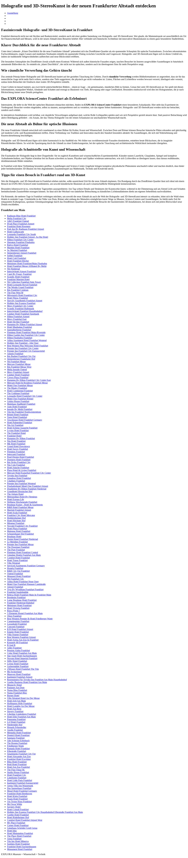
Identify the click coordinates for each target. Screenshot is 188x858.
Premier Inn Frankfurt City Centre (22, 348)
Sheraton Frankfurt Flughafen (21, 242)
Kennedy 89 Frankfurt (17, 642)
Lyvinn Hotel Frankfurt (18, 430)
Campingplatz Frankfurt (18, 621)
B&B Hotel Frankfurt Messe (20, 507)
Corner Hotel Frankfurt (17, 825)
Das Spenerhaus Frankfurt (19, 788)
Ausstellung (12, 13)
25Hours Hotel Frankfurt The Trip (23, 669)
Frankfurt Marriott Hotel (18, 279)
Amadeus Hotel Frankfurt (19, 478)
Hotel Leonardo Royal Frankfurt (22, 284)
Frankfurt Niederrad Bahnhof (20, 602)
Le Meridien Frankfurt (17, 542)
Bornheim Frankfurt (16, 597)
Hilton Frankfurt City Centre (20, 239)
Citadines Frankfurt (16, 481)
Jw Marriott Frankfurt (17, 250)
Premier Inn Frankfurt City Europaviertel (26, 351)
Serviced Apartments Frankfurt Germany (26, 565)
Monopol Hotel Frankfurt (19, 576)
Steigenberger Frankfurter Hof (21, 359)
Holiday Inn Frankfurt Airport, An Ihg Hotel (27, 237)
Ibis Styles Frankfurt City (18, 462)
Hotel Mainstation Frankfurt (20, 833)
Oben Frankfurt (14, 616)
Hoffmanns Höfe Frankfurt (19, 703)
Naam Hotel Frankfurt (17, 799)
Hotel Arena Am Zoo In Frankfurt (22, 640)
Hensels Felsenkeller (16, 727)
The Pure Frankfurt (16, 549)
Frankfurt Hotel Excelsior (19, 759)
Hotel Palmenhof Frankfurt (19, 422)
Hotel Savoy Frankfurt (17, 449)
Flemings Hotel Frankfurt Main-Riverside (26, 332)
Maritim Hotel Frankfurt (18, 247)
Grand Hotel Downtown (18, 446)
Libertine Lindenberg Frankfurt (21, 714)
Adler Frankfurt (14, 648)
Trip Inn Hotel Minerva (18, 841)
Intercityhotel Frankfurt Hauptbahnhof (24, 311)
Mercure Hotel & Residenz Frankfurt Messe (27, 383)
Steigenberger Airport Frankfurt (21, 253)
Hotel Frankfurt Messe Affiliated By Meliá (26, 266)
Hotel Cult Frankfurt (16, 258)
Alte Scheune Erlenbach (18, 740)
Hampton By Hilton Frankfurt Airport (24, 324)
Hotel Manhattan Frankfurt (19, 327)
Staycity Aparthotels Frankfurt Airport (24, 300)
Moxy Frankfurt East (16, 319)
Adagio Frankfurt (15, 353)
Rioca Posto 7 (13, 610)
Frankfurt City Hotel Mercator (21, 515)
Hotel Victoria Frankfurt (18, 608)
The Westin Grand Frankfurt (20, 287)
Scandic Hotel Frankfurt (18, 276)
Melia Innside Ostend (17, 369)
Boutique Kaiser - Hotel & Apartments (25, 504)
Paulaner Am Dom (15, 687)
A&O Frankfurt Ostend (18, 221)
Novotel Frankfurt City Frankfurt (22, 526)
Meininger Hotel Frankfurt (19, 605)
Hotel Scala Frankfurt (17, 512)
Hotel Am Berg (14, 709)
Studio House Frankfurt (18, 772)
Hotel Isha (12, 830)
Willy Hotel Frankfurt (17, 661)
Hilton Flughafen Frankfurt (19, 337)
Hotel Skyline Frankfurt (18, 322)
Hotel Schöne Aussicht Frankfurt (22, 428)
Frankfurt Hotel (14, 436)
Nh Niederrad (13, 269)
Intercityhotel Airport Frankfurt (21, 271)
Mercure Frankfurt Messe (19, 364)
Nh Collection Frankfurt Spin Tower (24, 282)
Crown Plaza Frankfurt (17, 377)
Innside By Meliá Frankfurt (19, 409)
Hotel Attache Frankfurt (18, 467)
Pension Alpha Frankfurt (18, 650)
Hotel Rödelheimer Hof (18, 817)
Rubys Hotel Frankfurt (17, 245)
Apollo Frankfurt (15, 730)
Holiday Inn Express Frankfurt (21, 303)
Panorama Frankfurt (16, 719)
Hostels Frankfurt (15, 568)
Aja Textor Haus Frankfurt (19, 801)
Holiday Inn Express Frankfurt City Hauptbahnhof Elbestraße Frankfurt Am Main (45, 812)
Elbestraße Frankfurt (16, 751)
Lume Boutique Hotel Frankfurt (22, 600)
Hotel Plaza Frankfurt (17, 528)
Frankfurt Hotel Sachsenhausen (21, 846)
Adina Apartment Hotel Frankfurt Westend (27, 340)
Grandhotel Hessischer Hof (19, 491)
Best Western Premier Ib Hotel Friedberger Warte (30, 618)
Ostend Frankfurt (15, 573)
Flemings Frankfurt (16, 451)
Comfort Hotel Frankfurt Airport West (24, 820)
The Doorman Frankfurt (18, 547)
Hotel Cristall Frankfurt (18, 809)
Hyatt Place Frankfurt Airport (20, 223)
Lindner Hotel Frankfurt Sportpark (23, 314)
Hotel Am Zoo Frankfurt (18, 767)
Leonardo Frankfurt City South (21, 234)
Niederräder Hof (14, 724)
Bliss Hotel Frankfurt (17, 762)
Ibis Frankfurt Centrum (17, 290)
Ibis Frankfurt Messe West (19, 367)
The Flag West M (15, 292)
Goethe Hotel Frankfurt (18, 815)
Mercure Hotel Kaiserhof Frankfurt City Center (29, 473)
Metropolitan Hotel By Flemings (22, 496)
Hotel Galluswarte (15, 231)
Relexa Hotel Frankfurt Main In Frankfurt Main (29, 595)
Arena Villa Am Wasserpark (20, 785)
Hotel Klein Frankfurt (17, 796)
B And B (11, 645)
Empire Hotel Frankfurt (18, 632)
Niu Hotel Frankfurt (16, 441)
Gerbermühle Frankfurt (17, 666)
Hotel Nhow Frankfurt (17, 298)
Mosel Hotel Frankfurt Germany (22, 791)
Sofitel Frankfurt (14, 255)
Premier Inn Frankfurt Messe (20, 544)
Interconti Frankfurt (16, 454)
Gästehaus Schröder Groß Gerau (22, 828)
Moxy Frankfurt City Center (20, 306)
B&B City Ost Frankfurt (18, 571)
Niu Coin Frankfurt (16, 465)
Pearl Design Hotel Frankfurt (20, 457)
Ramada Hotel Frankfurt (18, 748)
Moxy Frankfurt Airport (18, 372)
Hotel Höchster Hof (16, 520)
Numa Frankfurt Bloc (17, 693)
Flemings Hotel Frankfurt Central (22, 552)
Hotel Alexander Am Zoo (19, 756)
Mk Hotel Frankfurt (16, 443)
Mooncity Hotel (14, 685)
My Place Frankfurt (16, 822)
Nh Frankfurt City (15, 579)
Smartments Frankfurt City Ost (21, 754)
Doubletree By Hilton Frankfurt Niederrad (26, 489)
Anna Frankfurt (14, 838)
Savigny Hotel (13, 807)
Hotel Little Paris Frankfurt (19, 780)
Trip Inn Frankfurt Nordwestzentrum (24, 412)
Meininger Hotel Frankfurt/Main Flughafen (27, 263)
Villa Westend (13, 563)
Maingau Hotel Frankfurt (18, 531)
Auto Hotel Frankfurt (17, 406)
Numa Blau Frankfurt (17, 690)
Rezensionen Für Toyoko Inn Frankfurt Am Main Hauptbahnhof (37, 679)
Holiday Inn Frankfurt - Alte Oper (22, 343)
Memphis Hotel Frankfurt (19, 732)
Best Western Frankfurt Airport (21, 637)
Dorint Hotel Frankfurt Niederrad (22, 539)
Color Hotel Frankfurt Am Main (22, 653)
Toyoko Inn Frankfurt (17, 475)
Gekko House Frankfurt (18, 401)
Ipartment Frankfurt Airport (19, 677)
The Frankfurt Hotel (16, 433)
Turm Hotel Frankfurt (17, 417)
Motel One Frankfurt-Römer (20, 398)
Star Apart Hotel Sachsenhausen (22, 656)
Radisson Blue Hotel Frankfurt (21, 216)
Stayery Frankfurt (15, 711)
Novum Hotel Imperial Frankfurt (22, 658)
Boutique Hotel (14, 536)
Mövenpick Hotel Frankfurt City (22, 295)
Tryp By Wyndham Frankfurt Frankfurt (25, 589)
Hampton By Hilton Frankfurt (21, 438)
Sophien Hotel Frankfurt (18, 844)
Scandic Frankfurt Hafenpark (20, 308)
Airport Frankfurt (15, 587)
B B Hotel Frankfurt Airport (20, 629)
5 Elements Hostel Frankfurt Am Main (25, 613)
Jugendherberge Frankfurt (19, 330)
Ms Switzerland (14, 671)
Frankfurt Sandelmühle (17, 592)
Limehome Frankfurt (16, 777)
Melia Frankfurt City (16, 218)
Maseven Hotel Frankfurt (18, 674)
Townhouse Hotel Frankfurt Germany (24, 420)
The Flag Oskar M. (16, 769)
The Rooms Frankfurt (17, 743)
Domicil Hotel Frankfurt (18, 735)
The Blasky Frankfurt (17, 388)
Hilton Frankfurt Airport (18, 316)
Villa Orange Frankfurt (17, 634)
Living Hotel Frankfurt (17, 663)
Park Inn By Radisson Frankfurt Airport (25, 229)
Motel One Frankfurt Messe (20, 385)
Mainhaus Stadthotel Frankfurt (21, 404)
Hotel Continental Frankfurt (20, 390)
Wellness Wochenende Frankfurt (22, 502)
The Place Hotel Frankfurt (19, 836)
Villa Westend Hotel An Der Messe (23, 698)
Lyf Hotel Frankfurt (16, 722)
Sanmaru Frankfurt (16, 738)
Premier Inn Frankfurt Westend (21, 483)
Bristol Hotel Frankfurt (17, 414)
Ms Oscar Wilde (14, 804)
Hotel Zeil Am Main (16, 701)
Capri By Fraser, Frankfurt (19, 274)
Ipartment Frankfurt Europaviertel (22, 783)
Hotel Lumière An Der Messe (21, 706)
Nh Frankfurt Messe (16, 361)
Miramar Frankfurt (15, 523)
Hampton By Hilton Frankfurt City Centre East (29, 380)
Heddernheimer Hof (16, 518)
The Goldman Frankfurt (18, 393)
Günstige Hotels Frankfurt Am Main (24, 555)
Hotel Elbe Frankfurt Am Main (21, 716)
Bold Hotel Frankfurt (17, 764)
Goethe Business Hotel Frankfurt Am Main (27, 682)
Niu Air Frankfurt (15, 425)
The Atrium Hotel (15, 494)
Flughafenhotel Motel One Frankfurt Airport (27, 486)
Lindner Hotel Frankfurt (18, 375)
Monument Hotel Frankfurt (19, 849)
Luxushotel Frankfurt (17, 624)
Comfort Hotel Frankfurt (18, 557)
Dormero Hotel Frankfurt (18, 459)
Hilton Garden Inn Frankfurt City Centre (26, 335)
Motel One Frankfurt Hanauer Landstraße (26, 584)
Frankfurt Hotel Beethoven (19, 793)
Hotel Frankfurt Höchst (18, 261)
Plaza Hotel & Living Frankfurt (21, 470)
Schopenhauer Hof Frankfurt (20, 534)
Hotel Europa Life (15, 499)
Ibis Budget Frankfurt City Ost (21, 356)
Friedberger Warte (15, 746)
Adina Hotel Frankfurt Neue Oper (23, 581)
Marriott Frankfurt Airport (19, 510)
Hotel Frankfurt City (16, 775)
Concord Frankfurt (15, 626)
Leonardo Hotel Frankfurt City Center (24, 396)
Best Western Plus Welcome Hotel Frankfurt (27, 345)
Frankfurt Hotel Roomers (18, 226)
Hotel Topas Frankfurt (17, 560)
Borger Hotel (13, 695)
